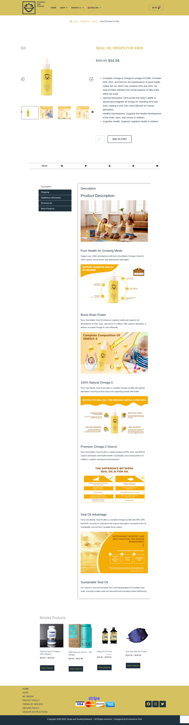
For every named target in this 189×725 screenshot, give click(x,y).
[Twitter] (162, 704)
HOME (53, 8)
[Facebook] (148, 704)
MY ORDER (28, 696)
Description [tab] (46, 187)
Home (75, 21)
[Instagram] (155, 704)
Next (92, 112)
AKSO (95, 21)
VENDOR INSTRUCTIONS (35, 712)
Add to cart (119, 139)
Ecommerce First (134, 719)
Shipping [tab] (45, 192)
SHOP (62, 8)
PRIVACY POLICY (31, 700)
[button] (62, 166)
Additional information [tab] (51, 198)
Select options (47, 668)
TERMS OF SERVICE (32, 704)
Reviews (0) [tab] (46, 203)
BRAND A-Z (76, 8)
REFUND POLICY (30, 708)
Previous (21, 112)
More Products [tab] (47, 209)
